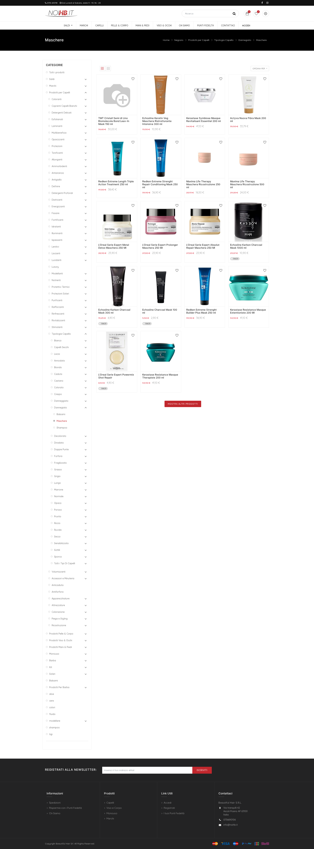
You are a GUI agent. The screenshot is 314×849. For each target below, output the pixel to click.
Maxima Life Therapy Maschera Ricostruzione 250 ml (203, 184)
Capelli (110, 802)
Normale (58, 496)
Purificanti (57, 300)
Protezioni (57, 146)
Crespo (58, 394)
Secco (57, 536)
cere (51, 700)
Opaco (57, 503)
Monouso (54, 653)
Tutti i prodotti (56, 72)
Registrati (169, 807)
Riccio (57, 523)
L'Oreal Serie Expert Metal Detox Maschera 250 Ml (113, 246)
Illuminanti (57, 233)
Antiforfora (57, 591)
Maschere (261, 40)
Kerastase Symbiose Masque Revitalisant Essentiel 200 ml (203, 120)
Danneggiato (61, 400)
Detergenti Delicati (61, 112)
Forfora (58, 456)
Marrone (58, 489)
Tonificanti (57, 152)
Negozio (178, 40)
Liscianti (56, 253)
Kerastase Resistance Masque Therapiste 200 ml (160, 376)
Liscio (57, 353)
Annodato (59, 360)
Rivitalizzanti (58, 320)
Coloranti (56, 99)
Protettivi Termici (61, 286)
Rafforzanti (58, 307)
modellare (54, 720)
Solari (52, 673)
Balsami (61, 414)
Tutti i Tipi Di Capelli (64, 563)
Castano (58, 380)
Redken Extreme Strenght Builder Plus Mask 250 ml (201, 311)
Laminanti (57, 126)
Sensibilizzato (61, 543)
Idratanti (56, 226)
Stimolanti (57, 327)
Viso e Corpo (114, 807)
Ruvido (58, 529)
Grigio (57, 476)
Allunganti (57, 159)
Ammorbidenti (59, 166)
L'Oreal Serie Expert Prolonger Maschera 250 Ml (160, 246)
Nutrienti (56, 280)
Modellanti (57, 273)
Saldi (51, 79)
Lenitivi (55, 246)
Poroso (58, 509)
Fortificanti (57, 219)
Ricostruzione (59, 625)
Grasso (58, 469)
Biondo (58, 367)
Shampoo (62, 427)
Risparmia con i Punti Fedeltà (65, 807)
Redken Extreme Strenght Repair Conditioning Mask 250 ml (160, 184)
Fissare (55, 213)
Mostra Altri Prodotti (183, 404)
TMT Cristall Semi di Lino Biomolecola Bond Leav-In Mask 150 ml (113, 121)
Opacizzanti (58, 139)
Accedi (167, 802)
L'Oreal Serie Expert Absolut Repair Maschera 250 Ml (202, 246)
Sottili (57, 550)
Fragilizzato (60, 462)
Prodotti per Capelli (198, 40)
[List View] (108, 68)
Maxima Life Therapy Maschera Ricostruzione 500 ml (247, 184)
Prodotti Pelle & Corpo (61, 633)
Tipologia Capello (224, 40)
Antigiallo (57, 179)
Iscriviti (202, 770)
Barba (52, 660)
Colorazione (58, 611)
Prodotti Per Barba (59, 687)
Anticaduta (57, 585)
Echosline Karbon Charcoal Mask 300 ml (114, 311)
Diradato (59, 442)
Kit (50, 667)
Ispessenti (57, 240)
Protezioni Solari (60, 293)
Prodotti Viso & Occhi (60, 640)
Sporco (58, 556)
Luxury (55, 266)
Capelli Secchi (61, 347)
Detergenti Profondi (62, 193)
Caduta (58, 374)
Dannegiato (244, 40)
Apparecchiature (61, 598)
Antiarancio (58, 173)
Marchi (52, 85)
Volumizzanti (58, 571)
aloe (51, 694)
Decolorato (60, 436)
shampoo (54, 727)
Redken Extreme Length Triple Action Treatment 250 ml (116, 183)
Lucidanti (56, 260)
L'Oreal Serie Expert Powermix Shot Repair (116, 376)
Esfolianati (57, 119)
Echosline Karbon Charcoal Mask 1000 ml (246, 246)
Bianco (57, 340)
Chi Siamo (54, 813)
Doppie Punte (61, 449)
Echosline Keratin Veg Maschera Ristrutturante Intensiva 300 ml (157, 121)
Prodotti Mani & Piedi (60, 647)
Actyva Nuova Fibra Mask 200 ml (248, 120)
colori (52, 707)
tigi (50, 734)
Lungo (57, 482)
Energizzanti (58, 206)
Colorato (59, 387)
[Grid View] (102, 68)
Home (166, 40)
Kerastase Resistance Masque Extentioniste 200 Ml (248, 311)
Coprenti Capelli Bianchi (64, 105)
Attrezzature (58, 605)
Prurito (57, 516)
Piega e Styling (60, 618)
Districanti (57, 199)
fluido (52, 714)
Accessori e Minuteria (63, 578)
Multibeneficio (59, 132)
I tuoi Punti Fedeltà (174, 813)
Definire (56, 186)
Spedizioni (55, 802)
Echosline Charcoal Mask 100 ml (159, 311)
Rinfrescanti (58, 313)
